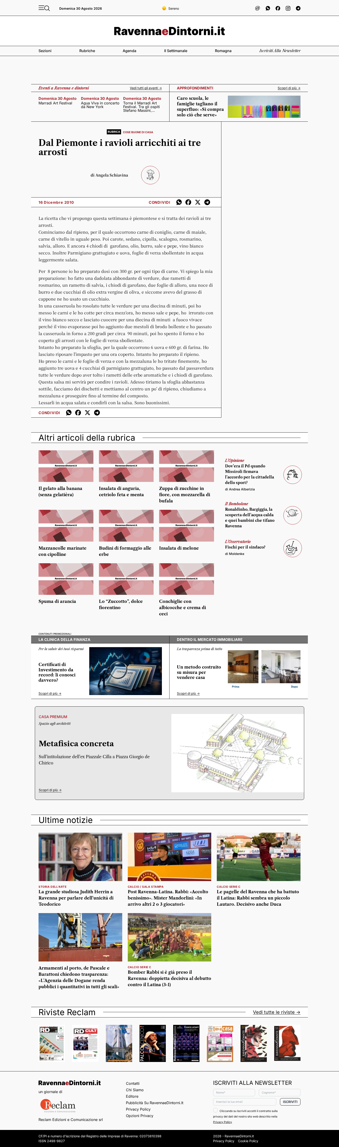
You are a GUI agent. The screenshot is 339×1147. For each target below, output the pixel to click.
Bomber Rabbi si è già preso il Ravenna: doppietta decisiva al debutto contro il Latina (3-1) (169, 978)
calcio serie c (228, 886)
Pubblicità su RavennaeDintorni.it (154, 1102)
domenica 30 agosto (58, 98)
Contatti (133, 1083)
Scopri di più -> (289, 88)
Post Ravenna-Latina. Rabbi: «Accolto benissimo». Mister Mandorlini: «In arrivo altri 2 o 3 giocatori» (168, 898)
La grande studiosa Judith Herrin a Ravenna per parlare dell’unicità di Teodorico (76, 898)
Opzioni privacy (139, 1115)
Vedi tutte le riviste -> (276, 1012)
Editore (132, 1096)
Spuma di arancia (57, 601)
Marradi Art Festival (55, 103)
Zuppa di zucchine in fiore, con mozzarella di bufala (184, 495)
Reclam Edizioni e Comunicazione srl (71, 1119)
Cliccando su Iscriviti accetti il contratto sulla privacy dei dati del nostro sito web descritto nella (245, 1116)
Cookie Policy (248, 1141)
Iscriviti (290, 1102)
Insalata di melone (179, 548)
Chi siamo (135, 1090)
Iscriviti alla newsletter (279, 50)
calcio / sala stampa (146, 886)
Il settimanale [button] (175, 50)
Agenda (129, 50)
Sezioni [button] (45, 50)
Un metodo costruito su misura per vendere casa (199, 672)
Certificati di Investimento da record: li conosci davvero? (57, 672)
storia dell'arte (53, 886)
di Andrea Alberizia (240, 489)
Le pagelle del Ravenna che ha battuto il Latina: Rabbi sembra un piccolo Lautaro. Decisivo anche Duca (258, 898)
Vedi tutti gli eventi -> (146, 88)
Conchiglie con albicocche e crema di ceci (182, 607)
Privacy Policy (138, 1109)
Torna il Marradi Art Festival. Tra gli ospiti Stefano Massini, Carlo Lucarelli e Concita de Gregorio (141, 106)
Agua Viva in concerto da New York (100, 105)
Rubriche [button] (87, 50)
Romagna (223, 50)
